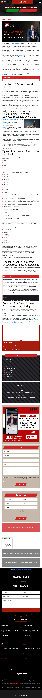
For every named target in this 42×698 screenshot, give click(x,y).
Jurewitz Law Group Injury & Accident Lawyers (11, 119)
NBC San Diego (19, 55)
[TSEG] (21, 695)
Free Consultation (12, 10)
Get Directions (16, 349)
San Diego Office (5, 625)
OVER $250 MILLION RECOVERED (28, 10)
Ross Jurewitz (5, 127)
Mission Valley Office (27, 625)
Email (6, 464)
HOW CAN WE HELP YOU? (7, 600)
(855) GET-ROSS (22, 2)
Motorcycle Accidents (10, 368)
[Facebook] (15, 666)
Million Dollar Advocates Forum (23, 137)
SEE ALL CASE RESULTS (21, 400)
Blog (26, 687)
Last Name (7, 455)
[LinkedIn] (27, 666)
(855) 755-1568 (5, 635)
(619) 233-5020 (8, 346)
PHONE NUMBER (25, 596)
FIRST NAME (5, 592)
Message (6, 468)
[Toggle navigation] (39, 2)
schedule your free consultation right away (14, 322)
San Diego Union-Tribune (15, 43)
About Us (3, 687)
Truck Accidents (9, 374)
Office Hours (6, 349)
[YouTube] (24, 666)
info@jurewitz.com (21, 581)
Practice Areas (8, 687)
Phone (5, 460)
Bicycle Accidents (9, 359)
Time (19, 121)
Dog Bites (8, 366)
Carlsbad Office (4, 643)
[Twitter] (18, 666)
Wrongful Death (9, 376)
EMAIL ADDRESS (6, 596)
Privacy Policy (37, 687)
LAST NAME (24, 592)
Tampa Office (26, 643)
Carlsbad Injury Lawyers (16, 687)
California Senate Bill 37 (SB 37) (16, 683)
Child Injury (8, 364)
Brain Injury (8, 361)
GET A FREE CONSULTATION (22, 1)
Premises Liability (9, 372)
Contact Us (29, 687)
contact (27, 68)
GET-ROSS (21, 674)
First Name (7, 451)
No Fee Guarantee (8, 73)
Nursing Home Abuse (10, 370)
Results (23, 687)
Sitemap (33, 687)
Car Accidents (9, 363)
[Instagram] (21, 666)
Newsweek (4, 122)
